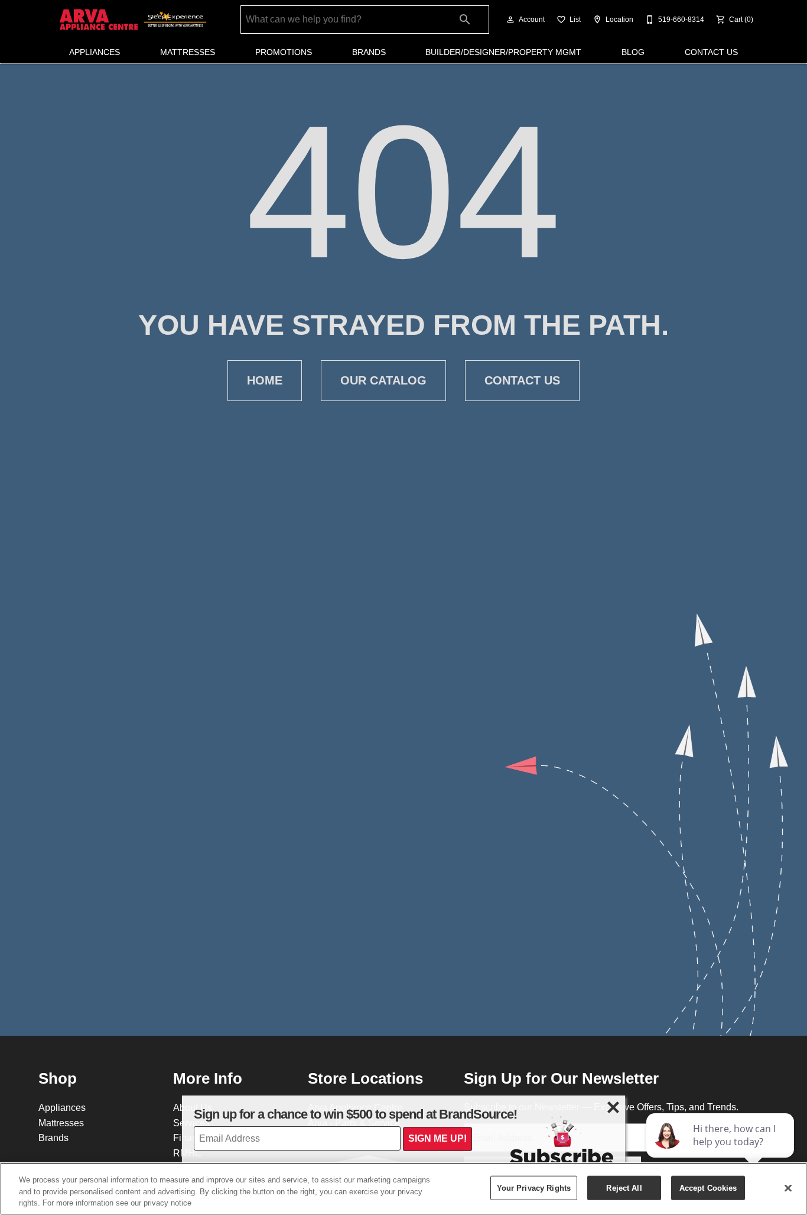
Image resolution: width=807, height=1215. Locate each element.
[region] (403, 1188)
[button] (510, 19)
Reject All (624, 1187)
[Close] (788, 1188)
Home (264, 380)
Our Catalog (383, 380)
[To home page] (132, 19)
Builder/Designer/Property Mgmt (503, 52)
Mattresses (187, 52)
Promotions (283, 52)
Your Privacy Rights (534, 1187)
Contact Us (711, 52)
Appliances (94, 52)
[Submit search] (465, 19)
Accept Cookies (708, 1187)
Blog (633, 52)
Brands (369, 52)
